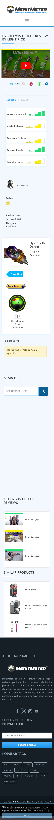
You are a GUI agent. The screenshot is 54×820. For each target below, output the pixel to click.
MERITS (11, 100)
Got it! (27, 815)
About (10, 802)
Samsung (40, 764)
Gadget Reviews (12, 764)
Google (8, 776)
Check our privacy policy (38, 810)
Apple (27, 764)
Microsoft (21, 770)
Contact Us (48, 802)
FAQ (14, 802)
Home (5, 802)
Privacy (34, 802)
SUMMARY (24, 100)
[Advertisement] (26, 446)
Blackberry (9, 781)
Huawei (43, 776)
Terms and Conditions (24, 802)
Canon (7, 770)
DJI (18, 776)
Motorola (29, 776)
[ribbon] (4, 26)
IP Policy (40, 802)
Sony (34, 770)
